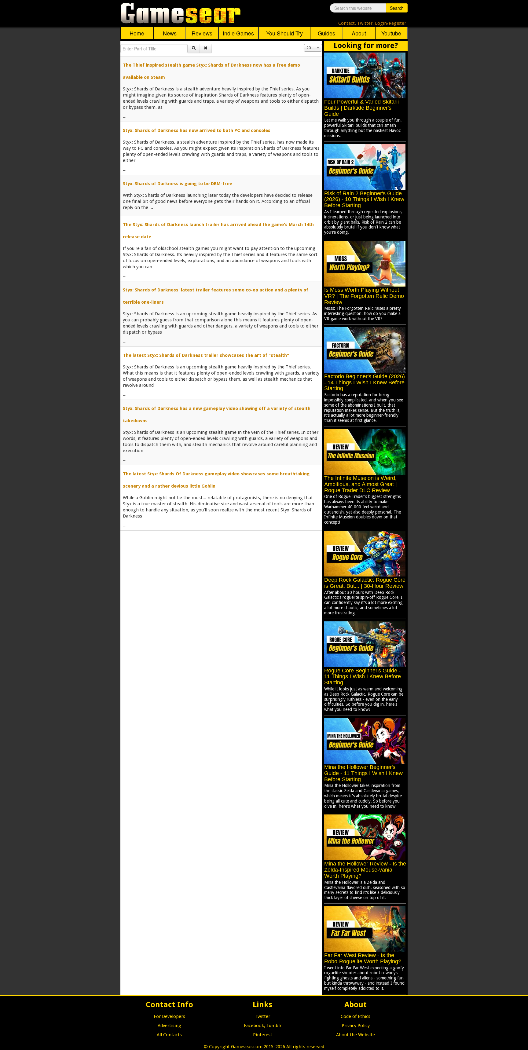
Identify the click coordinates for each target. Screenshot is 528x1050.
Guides (326, 33)
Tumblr (273, 1025)
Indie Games (238, 33)
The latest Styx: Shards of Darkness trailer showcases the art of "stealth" (206, 355)
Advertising (169, 1025)
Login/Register (390, 23)
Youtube (391, 33)
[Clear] (206, 48)
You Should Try (284, 33)
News (170, 33)
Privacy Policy (356, 1025)
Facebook (254, 1025)
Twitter (364, 23)
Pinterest (262, 1034)
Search (397, 8)
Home (137, 33)
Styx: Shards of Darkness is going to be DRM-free (177, 183)
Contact (346, 23)
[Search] (194, 48)
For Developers (169, 1016)
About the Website (355, 1034)
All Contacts (169, 1034)
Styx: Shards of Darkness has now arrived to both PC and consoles (196, 130)
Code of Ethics (355, 1016)
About (359, 33)
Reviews (202, 33)
